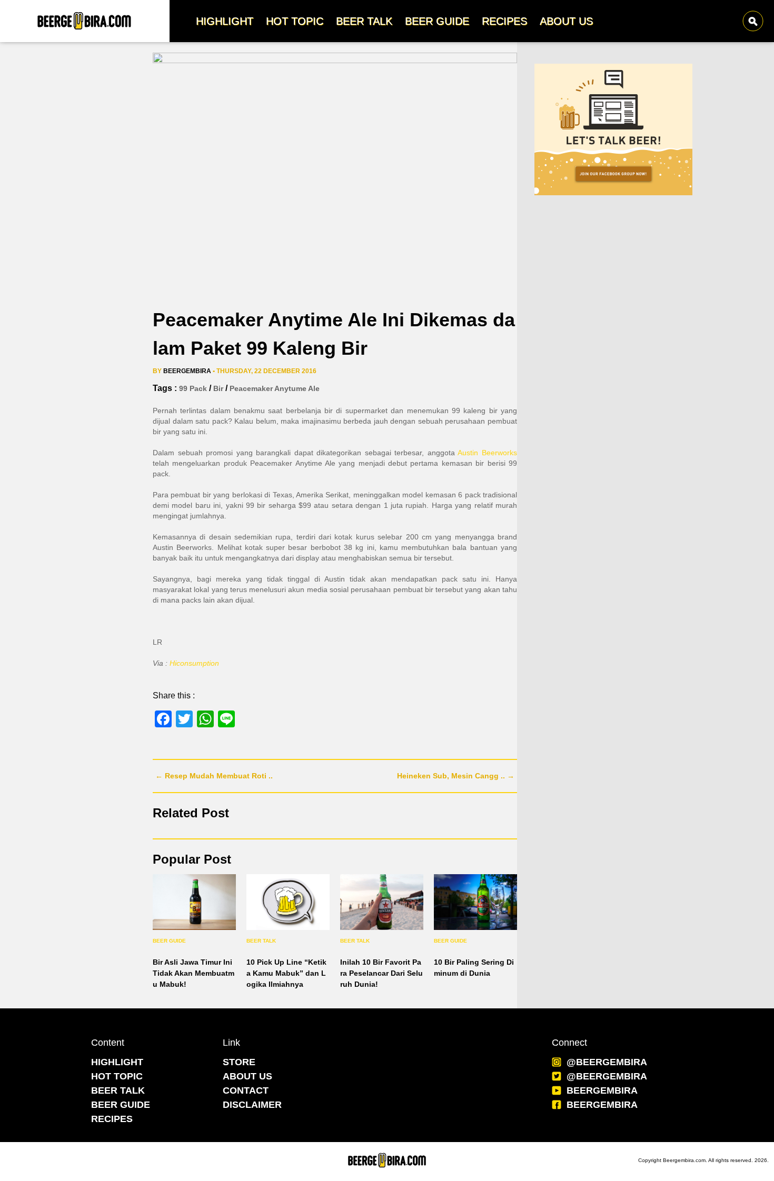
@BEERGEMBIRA (607, 1062)
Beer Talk (261, 941)
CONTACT (246, 1090)
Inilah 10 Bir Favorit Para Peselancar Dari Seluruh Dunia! (381, 973)
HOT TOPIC (117, 1076)
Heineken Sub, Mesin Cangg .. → (455, 776)
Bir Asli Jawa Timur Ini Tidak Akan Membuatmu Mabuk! (193, 973)
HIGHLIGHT (117, 1062)
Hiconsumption (195, 663)
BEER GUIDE (120, 1104)
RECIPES (112, 1119)
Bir (218, 388)
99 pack (193, 388)
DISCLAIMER (252, 1104)
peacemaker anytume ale (275, 388)
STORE (239, 1062)
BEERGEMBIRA (602, 1090)
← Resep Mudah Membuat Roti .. (214, 776)
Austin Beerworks (487, 452)
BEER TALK (118, 1090)
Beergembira (187, 371)
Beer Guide (169, 941)
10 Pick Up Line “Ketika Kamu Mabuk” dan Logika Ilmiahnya (286, 973)
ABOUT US (247, 1076)
